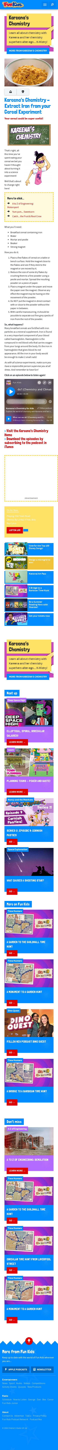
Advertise (19, 1415)
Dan (39, 1399)
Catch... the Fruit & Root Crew (26, 216)
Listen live (15, 530)
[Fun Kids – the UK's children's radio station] (14, 5)
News (5, 1383)
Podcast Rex (36, 1419)
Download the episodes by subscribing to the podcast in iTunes (25, 443)
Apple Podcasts (17, 1369)
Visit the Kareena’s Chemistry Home (26, 433)
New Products (34, 1387)
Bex (44, 1399)
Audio (19, 1383)
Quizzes (22, 1387)
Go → (12, 841)
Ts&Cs (28, 1415)
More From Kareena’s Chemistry (28, 50)
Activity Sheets (9, 1387)
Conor (50, 1399)
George (31, 1399)
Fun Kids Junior (10, 1403)
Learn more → (17, 742)
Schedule (7, 1399)
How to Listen (20, 1399)
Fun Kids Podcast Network (15, 1419)
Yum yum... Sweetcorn (23, 211)
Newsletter (44, 1369)
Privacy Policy (39, 1415)
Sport (12, 1383)
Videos (27, 1383)
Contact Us (7, 1415)
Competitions (38, 1383)
